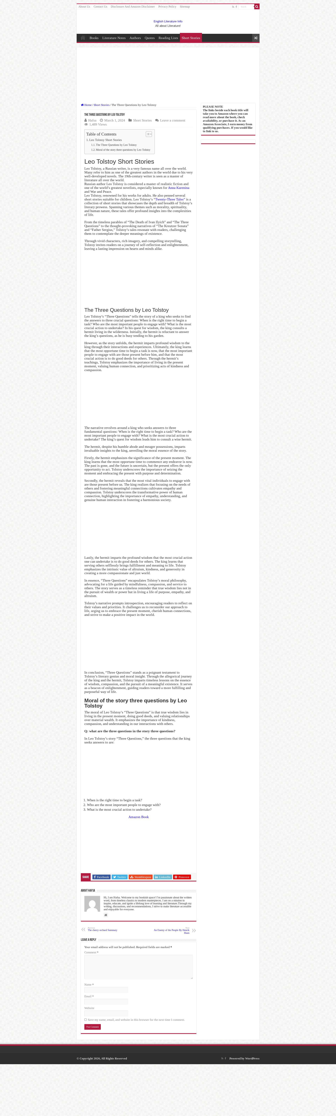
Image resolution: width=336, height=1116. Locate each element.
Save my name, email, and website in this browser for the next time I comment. (136, 1019)
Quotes (150, 38)
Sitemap (185, 6)
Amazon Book (138, 817)
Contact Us (100, 6)
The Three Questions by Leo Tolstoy (116, 145)
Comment (91, 952)
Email (89, 996)
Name (89, 984)
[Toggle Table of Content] (147, 134)
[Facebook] (236, 7)
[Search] (257, 6)
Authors (135, 38)
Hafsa (92, 120)
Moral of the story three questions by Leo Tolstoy (123, 149)
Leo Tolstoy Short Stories (105, 140)
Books (94, 38)
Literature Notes (114, 38)
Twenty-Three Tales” (170, 199)
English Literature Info (168, 21)
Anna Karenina (178, 188)
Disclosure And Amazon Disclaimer (133, 6)
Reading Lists (168, 38)
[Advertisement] (168, 77)
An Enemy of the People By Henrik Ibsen (171, 930)
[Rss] (233, 7)
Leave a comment (172, 120)
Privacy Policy (167, 6)
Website (89, 1008)
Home (83, 37)
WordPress (252, 1058)
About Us (84, 6)
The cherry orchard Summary (102, 929)
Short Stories (191, 38)
